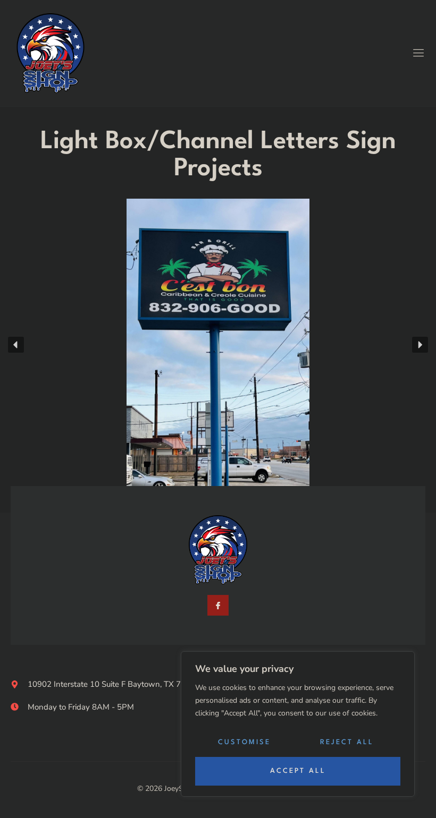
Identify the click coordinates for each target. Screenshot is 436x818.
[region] (298, 724)
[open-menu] (417, 53)
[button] (16, 345)
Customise (244, 742)
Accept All (298, 771)
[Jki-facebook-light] (217, 605)
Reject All (347, 742)
